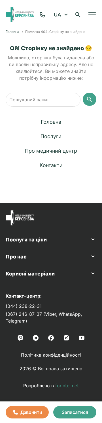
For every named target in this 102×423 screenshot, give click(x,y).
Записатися (75, 412)
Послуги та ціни (26, 240)
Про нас (16, 257)
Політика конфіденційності (51, 355)
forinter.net (67, 385)
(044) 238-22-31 (24, 306)
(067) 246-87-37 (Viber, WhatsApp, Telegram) (44, 317)
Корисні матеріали (30, 274)
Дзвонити (31, 412)
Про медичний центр (51, 151)
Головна (12, 32)
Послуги (51, 136)
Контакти (51, 165)
